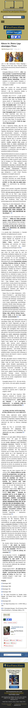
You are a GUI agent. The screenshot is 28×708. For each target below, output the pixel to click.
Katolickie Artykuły (12, 622)
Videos (21, 701)
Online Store (5, 701)
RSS (24, 701)
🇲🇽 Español (12, 640)
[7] (12, 514)
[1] (11, 213)
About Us (10, 701)
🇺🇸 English (6, 640)
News (14, 701)
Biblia (5, 622)
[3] (20, 247)
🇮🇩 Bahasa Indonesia (8, 645)
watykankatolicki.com (16, 705)
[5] (22, 405)
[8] (9, 552)
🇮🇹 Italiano (13, 643)
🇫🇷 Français (18, 640)
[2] (10, 229)
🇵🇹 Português (7, 643)
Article (17, 701)
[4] (18, 316)
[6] (23, 432)
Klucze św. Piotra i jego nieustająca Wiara (11, 44)
